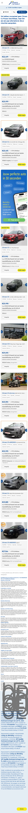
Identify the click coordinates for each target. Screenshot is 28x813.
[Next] (26, 35)
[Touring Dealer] (14, 2)
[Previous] (2, 35)
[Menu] (2, 3)
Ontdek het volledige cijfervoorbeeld (9, 61)
